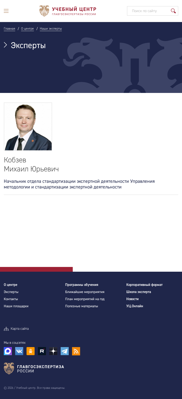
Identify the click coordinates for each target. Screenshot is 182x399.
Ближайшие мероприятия (85, 292)
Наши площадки (16, 306)
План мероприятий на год (85, 299)
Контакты (11, 299)
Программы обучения (81, 285)
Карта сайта (20, 328)
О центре (10, 285)
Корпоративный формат (144, 285)
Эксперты (11, 292)
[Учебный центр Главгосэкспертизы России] (67, 11)
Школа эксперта (138, 292)
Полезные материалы (81, 306)
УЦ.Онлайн (134, 306)
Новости (132, 299)
